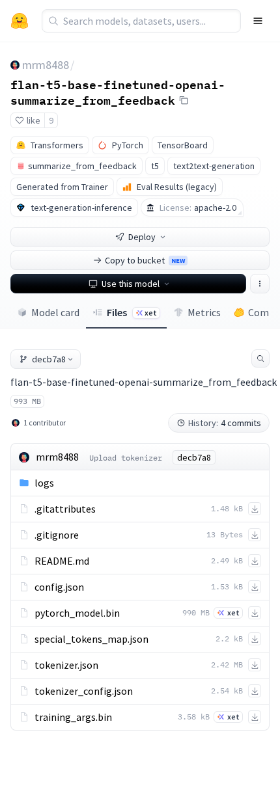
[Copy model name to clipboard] (183, 100)
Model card (55, 312)
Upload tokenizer (125, 458)
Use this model (131, 283)
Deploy (142, 237)
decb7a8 (49, 359)
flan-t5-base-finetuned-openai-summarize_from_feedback (117, 92)
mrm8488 (45, 64)
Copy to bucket (145, 260)
